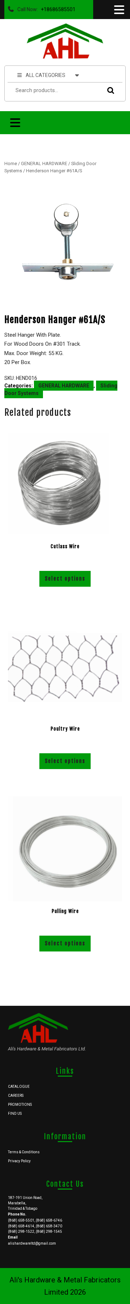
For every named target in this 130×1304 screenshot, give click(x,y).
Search (109, 90)
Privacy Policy (19, 1161)
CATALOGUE (19, 1087)
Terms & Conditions (24, 1152)
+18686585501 (56, 7)
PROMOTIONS (20, 1105)
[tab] (118, 9)
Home (10, 163)
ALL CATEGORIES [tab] (45, 75)
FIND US (15, 1114)
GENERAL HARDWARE (44, 163)
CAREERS (15, 1096)
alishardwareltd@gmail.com (32, 1243)
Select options (65, 579)
